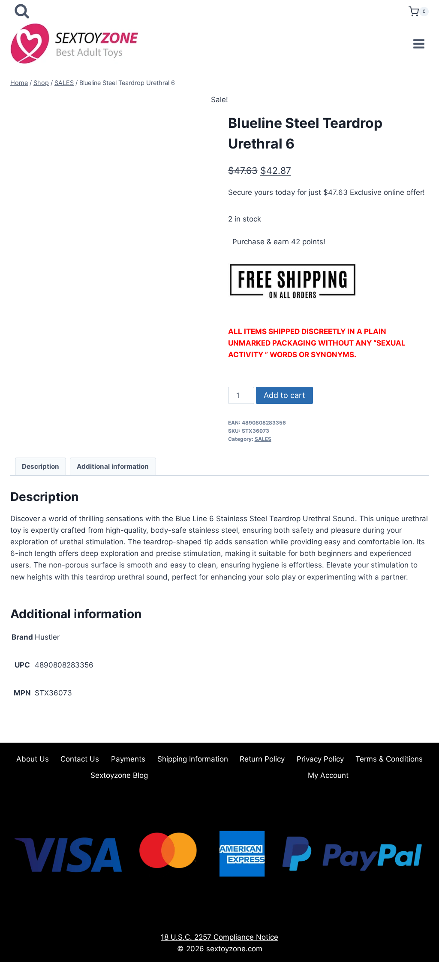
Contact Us (79, 759)
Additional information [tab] (113, 466)
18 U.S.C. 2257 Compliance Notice (219, 937)
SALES (263, 439)
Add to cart (284, 395)
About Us (32, 759)
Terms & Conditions (389, 759)
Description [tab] (40, 466)
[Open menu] (419, 43)
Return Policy (262, 759)
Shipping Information (192, 759)
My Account (328, 775)
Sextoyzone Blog (119, 775)
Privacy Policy (320, 759)
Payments (128, 759)
